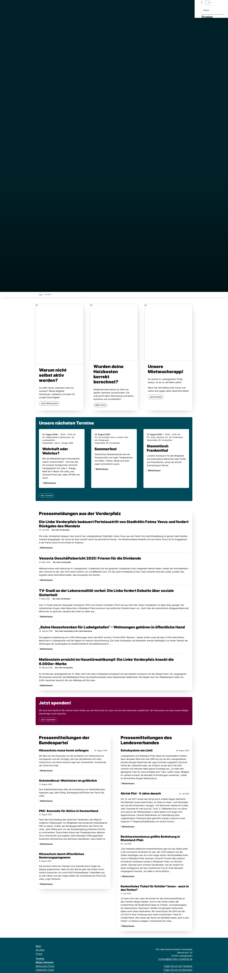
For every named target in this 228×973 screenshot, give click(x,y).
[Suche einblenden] (216, 5)
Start (40, 294)
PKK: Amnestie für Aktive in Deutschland (68, 811)
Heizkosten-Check (45, 970)
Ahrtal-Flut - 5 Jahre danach (141, 793)
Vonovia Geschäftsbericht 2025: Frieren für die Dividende (90, 558)
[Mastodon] (41, 5)
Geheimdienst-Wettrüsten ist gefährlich (68, 780)
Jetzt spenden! (55, 702)
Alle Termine (47, 495)
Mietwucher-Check (45, 966)
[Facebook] (37, 5)
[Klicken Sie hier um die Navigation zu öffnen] (223, 5)
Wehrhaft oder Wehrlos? (55, 451)
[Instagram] (44, 5)
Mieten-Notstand (44, 962)
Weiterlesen (49, 483)
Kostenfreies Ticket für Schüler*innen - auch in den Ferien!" (155, 888)
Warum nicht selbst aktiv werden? (52, 375)
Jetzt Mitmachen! (49, 403)
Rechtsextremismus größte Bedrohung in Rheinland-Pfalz (150, 838)
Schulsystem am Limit (137, 750)
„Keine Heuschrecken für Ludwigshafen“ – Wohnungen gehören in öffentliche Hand (112, 627)
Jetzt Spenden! (48, 719)
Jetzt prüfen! (156, 397)
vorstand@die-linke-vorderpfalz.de (175, 959)
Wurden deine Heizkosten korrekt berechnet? (108, 374)
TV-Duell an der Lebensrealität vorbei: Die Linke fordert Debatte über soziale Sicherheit (106, 592)
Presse (206, 10)
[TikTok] (48, 5)
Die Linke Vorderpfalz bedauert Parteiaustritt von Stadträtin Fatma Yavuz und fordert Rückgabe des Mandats (114, 524)
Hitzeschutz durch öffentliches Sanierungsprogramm (61, 855)
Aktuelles (40, 950)
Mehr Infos (100, 405)
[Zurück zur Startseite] (36, 294)
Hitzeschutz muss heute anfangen (64, 750)
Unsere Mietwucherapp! (165, 369)
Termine (207, 17)
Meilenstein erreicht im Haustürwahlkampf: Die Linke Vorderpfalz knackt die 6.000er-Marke (106, 661)
